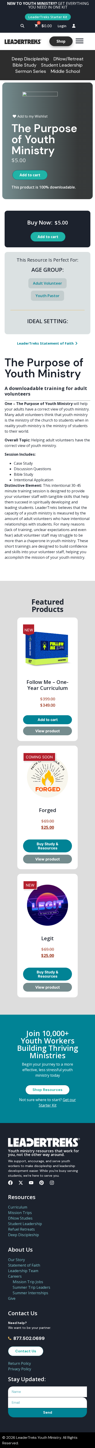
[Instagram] (52, 1182)
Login (62, 26)
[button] (22, 26)
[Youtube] (31, 1182)
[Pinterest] (41, 1182)
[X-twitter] (20, 1182)
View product (47, 731)
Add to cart (30, 174)
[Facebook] (10, 1182)
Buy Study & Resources (47, 846)
